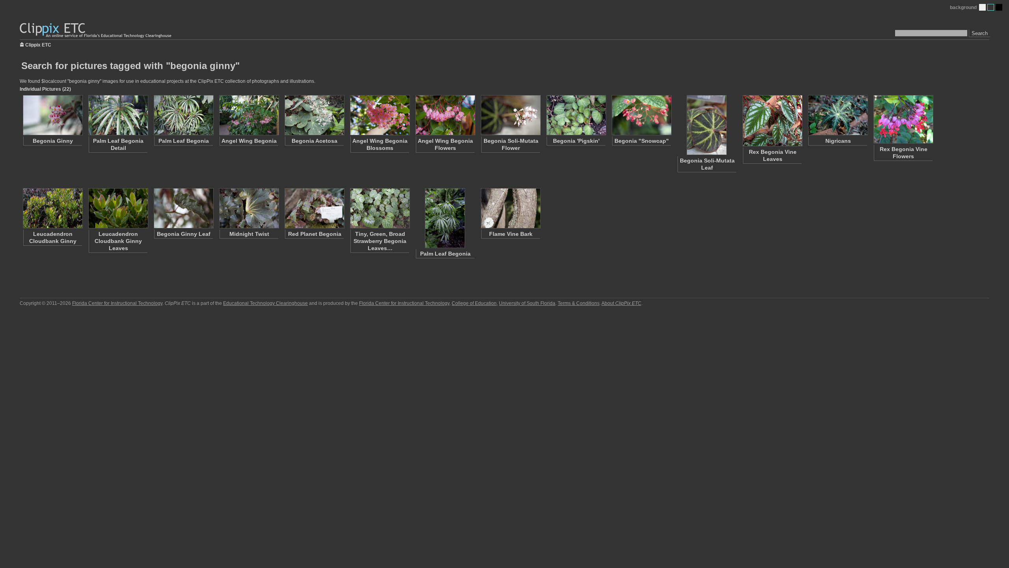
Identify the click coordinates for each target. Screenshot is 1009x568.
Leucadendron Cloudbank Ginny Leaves (118, 241)
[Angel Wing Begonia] (248, 115)
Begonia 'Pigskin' (576, 141)
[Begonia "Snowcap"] (641, 115)
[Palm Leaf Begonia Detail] (117, 115)
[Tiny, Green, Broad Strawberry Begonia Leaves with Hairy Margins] (379, 208)
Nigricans (838, 141)
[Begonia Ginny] (52, 115)
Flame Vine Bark (510, 234)
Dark (999, 7)
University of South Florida (527, 303)
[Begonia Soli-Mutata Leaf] (706, 125)
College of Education (474, 303)
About (621, 303)
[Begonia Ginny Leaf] (183, 208)
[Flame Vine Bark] (510, 208)
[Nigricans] (837, 115)
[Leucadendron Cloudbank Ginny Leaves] (117, 208)
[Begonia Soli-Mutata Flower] (510, 115)
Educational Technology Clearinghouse (265, 303)
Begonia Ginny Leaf (183, 234)
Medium (990, 7)
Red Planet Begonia (314, 234)
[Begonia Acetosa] (314, 115)
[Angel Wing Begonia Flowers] (445, 115)
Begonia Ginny (53, 141)
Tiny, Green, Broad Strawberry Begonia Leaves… (380, 241)
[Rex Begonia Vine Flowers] (903, 119)
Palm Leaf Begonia (183, 141)
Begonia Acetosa (314, 141)
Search (980, 33)
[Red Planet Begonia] (314, 208)
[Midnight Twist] (248, 208)
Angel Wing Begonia (249, 141)
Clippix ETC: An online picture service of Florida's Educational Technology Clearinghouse (96, 30)
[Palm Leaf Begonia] (183, 115)
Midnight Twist (249, 234)
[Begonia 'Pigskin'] (575, 115)
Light (982, 7)
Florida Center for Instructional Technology (117, 303)
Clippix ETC (38, 44)
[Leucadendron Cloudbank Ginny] (52, 208)
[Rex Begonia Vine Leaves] (772, 120)
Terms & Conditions (578, 303)
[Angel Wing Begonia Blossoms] (379, 115)
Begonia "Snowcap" (641, 141)
